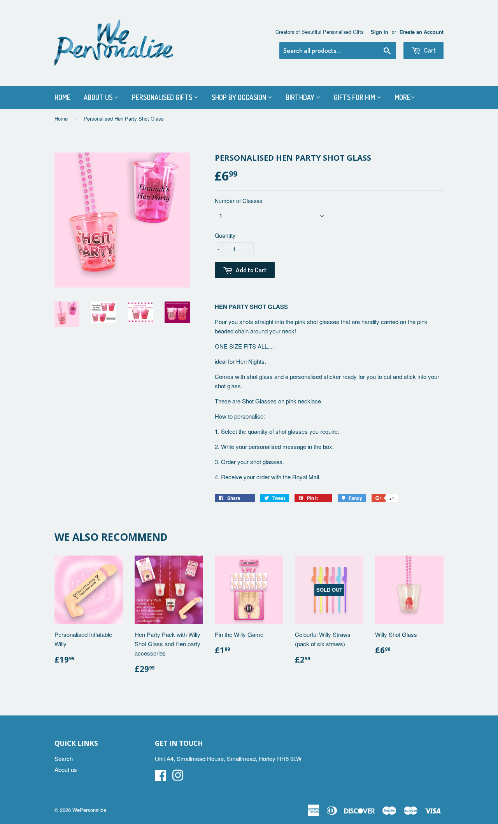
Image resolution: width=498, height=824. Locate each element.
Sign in (379, 31)
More (402, 97)
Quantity (225, 235)
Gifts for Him (355, 97)
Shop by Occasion (240, 97)
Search (63, 758)
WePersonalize (89, 809)
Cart (429, 50)
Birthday (301, 97)
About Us (99, 97)
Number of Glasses (238, 201)
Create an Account (422, 31)
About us (65, 769)
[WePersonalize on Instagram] (178, 777)
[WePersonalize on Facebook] (161, 777)
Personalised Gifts (163, 97)
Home (62, 97)
